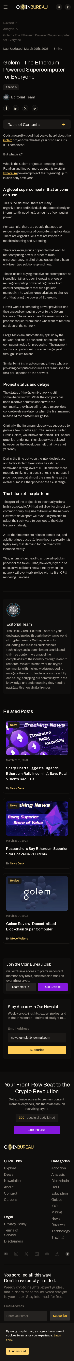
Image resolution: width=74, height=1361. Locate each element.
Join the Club (37, 1129)
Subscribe (37, 1050)
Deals (8, 1174)
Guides (57, 1200)
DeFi (55, 1187)
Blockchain (60, 1181)
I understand (17, 1351)
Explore (8, 22)
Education (59, 1193)
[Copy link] (34, 108)
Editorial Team (23, 97)
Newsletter (13, 1181)
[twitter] (25, 108)
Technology (60, 1231)
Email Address (18, 1028)
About (9, 1187)
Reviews (58, 1225)
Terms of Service (11, 1232)
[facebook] (6, 108)
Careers (10, 1200)
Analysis (9, 29)
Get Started (53, 986)
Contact (10, 1193)
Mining (56, 1212)
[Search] (59, 7)
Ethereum (10, 173)
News (55, 1218)
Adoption (58, 1168)
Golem (7, 140)
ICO (54, 1206)
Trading (57, 1237)
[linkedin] (15, 108)
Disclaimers (13, 1241)
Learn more (19, 986)
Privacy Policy (15, 1224)
